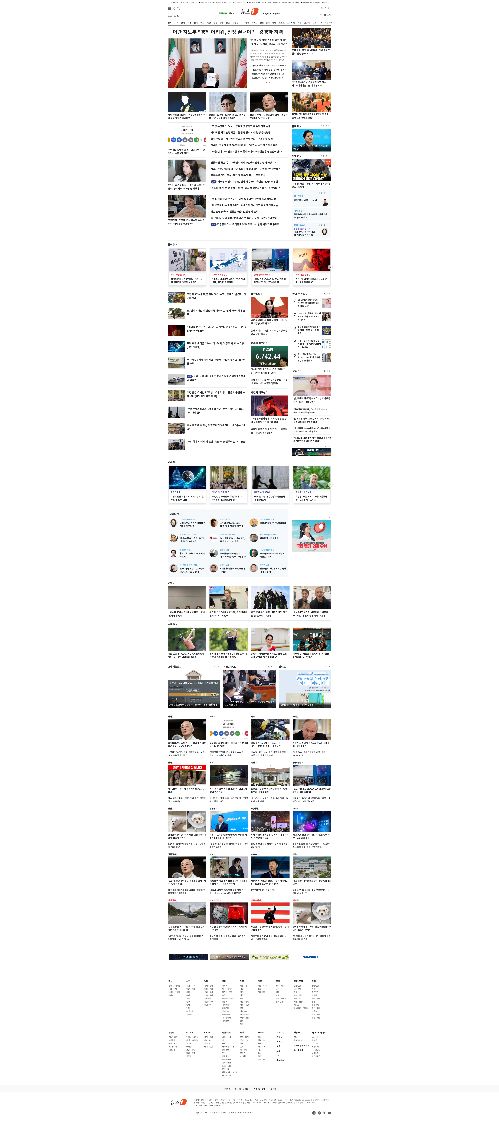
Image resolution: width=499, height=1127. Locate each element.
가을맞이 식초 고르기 (269, 538)
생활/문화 (172, 854)
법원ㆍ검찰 (190, 989)
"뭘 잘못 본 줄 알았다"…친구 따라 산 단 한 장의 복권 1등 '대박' (184, 2)
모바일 (188, 1043)
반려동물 (225, 1069)
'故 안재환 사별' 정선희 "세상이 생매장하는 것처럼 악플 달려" (308, 302)
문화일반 (225, 1050)
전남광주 (243, 1011)
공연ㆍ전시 (226, 1037)
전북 (242, 1008)
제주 (242, 1024)
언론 (224, 1053)
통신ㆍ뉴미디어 (192, 1040)
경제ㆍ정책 (208, 986)
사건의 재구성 (258, 392)
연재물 (171, 462)
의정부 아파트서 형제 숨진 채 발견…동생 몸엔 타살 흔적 (309, 330)
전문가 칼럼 (224, 550)
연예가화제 (244, 1037)
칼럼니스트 (299, 225)
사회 (212, 716)
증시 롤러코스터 (261, 274)
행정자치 (243, 986)
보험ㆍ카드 (298, 995)
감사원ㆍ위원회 (174, 992)
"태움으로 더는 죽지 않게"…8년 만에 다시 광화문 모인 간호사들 (244, 205)
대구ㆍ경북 (244, 1014)
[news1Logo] (179, 1102)
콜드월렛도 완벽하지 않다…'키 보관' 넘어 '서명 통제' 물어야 (232, 556)
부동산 (212, 808)
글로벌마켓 (298, 1040)
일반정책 (171, 1040)
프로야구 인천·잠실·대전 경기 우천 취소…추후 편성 (238, 175)
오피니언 (174, 514)
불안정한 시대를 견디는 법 (305, 200)
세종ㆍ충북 (244, 1002)
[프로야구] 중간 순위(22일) (263, 890)
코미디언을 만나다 (304, 492)
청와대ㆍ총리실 (174, 986)
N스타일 (243, 1056)
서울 (242, 989)
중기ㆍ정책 (316, 998)
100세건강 (214, 900)
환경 (188, 1002)
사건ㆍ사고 (190, 986)
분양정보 (171, 1043)
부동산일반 (172, 1037)
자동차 (314, 995)
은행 (295, 992)
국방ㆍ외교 (262, 986)
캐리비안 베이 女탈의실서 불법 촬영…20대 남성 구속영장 (241, 132)
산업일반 (315, 986)
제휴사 (328, 22)
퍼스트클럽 (316, 1056)
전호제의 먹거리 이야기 (269, 534)
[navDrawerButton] (170, 8)
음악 (242, 1047)
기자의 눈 (298, 210)
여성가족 (189, 1011)
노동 (188, 998)
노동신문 (276, 13)
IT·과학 (189, 1032)
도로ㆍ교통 (226, 1066)
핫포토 (295, 126)
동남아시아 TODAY (227, 534)
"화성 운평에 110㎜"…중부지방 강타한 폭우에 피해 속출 (241, 126)
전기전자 (315, 992)
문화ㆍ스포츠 (281, 998)
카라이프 (172, 900)
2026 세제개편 (218, 274)
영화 (242, 1043)
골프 (259, 1056)
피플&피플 (226, 1014)
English (267, 13)
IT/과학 (254, 808)
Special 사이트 (319, 1032)
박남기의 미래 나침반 (188, 534)
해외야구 (261, 1040)
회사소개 (226, 1089)
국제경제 (225, 1005)
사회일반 (189, 1014)
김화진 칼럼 (224, 565)
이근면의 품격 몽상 (267, 550)
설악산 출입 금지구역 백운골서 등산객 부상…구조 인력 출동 (242, 138)
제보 (329, 8)
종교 (224, 1043)
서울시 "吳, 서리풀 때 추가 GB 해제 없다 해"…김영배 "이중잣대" (245, 168)
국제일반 (225, 1021)
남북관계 (279, 1002)
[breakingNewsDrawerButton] (174, 8)
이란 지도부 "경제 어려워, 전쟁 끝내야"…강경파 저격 (228, 32)
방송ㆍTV (244, 1040)
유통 (313, 1002)
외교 (212, 762)
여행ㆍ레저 (226, 1059)
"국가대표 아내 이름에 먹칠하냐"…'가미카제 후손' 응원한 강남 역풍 (291, 2)
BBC (295, 1037)
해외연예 (243, 1050)
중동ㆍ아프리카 (228, 998)
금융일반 (297, 986)
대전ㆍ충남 (244, 1005)
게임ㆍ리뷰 (190, 1053)
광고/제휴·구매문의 (242, 1089)
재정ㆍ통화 (208, 989)
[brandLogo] (249, 11)
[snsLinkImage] (314, 1112)
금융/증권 (297, 762)
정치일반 (171, 995)
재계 (313, 989)
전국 (170, 762)
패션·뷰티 (316, 1008)
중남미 (224, 1002)
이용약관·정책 (259, 1089)
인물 (188, 1008)
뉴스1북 (315, 1053)
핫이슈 (171, 244)
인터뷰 (242, 1053)
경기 (242, 992)
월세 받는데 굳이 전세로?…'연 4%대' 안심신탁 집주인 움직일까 (309, 357)
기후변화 (225, 1008)
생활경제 (315, 1005)
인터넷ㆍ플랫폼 (192, 1037)
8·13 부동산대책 (178, 274)
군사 (277, 989)
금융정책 (297, 989)
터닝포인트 (316, 1050)
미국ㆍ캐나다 (227, 989)
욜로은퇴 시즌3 (185, 550)
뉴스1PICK (229, 666)
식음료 (314, 1011)
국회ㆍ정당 (172, 989)
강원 (242, 998)
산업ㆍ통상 (208, 992)
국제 (295, 716)
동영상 (295, 156)
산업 (170, 808)
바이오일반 (208, 1047)
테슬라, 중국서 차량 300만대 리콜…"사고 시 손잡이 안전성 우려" (245, 145)
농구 (259, 1053)
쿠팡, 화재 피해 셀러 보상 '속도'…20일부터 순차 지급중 (216, 441)
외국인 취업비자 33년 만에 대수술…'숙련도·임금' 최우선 (247, 181)
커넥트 (323, 8)
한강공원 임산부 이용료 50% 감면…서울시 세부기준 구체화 (248, 224)
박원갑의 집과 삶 (226, 519)
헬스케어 (207, 1043)
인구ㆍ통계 (208, 995)
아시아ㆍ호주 (227, 992)
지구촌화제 (256, 900)
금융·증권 (298, 981)
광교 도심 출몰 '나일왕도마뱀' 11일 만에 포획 (234, 211)
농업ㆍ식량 (208, 1002)
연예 (170, 583)
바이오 (296, 808)
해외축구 (261, 1047)
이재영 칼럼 (264, 565)
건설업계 (171, 1050)
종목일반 (261, 1059)
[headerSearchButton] (178, 8)
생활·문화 (226, 1032)
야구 (259, 1037)
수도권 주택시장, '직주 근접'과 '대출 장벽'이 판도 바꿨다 (232, 526)
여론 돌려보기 (258, 343)
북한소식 (255, 294)
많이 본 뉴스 (298, 294)
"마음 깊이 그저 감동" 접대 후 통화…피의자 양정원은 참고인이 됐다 (246, 151)
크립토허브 (222, 13)
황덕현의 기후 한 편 (220, 492)
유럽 (224, 995)
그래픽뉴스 (174, 666)
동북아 (224, 986)
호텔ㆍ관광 (316, 1014)
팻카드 (282, 666)
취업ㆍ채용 (316, 1018)
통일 (259, 989)
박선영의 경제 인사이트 (189, 565)
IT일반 (189, 1047)
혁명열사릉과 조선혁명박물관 (273, 523)
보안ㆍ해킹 (190, 1050)
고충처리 (272, 1089)
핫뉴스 (295, 371)
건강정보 (225, 1056)
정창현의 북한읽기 (267, 519)
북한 (253, 762)
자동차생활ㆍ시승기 (230, 1072)
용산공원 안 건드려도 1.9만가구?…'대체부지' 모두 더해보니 (237, 2)
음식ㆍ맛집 (226, 1075)
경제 (253, 716)
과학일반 (189, 1056)
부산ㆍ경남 (244, 1018)
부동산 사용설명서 (262, 492)
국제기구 (225, 1011)
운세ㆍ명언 (226, 1063)
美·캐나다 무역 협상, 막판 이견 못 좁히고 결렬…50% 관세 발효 (244, 218)
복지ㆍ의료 (208, 1037)
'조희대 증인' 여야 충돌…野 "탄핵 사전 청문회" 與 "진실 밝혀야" (245, 188)
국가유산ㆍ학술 (228, 1047)
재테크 (296, 1005)
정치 (170, 716)
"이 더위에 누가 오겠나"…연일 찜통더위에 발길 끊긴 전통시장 (243, 199)
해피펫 (232, 13)
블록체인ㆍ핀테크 (301, 1008)
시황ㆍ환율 (298, 1002)
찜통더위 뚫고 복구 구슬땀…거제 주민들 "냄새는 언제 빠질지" (243, 162)
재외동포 (261, 992)
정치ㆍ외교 (280, 986)
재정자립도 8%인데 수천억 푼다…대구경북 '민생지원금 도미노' (309, 343)
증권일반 (297, 998)
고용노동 (207, 998)
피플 (295, 854)
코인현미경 (175, 492)
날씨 (188, 1005)
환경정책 (207, 1005)
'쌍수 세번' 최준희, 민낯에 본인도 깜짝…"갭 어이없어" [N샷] (309, 316)
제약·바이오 (209, 1040)
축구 (259, 1043)
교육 (188, 992)
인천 (242, 995)
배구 (259, 1050)
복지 (188, 995)
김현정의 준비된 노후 (302, 229)
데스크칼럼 (299, 196)
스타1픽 (315, 1043)
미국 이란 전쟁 (302, 274)
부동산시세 (172, 1047)
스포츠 (171, 624)
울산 (242, 1021)
